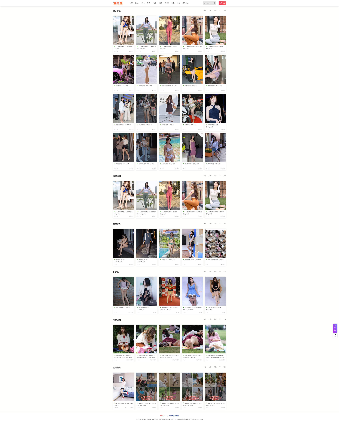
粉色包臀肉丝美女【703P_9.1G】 (122, 307)
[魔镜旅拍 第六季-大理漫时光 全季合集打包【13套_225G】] (192, 387)
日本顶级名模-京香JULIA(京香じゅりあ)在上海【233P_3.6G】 (169, 308)
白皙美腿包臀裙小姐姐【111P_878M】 (212, 126)
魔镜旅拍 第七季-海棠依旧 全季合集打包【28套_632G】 (169, 404)
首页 (131, 3)
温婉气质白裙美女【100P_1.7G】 (122, 124)
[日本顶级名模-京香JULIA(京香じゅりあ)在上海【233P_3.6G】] (169, 291)
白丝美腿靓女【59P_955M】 (167, 124)
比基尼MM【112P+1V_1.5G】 (168, 259)
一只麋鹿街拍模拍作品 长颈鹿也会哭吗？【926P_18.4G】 (146, 48)
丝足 (148, 3)
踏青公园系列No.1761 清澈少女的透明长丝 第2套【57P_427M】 (169, 356)
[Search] (215, 3)
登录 (220, 3)
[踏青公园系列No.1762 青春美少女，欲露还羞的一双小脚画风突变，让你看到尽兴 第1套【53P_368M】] (146, 339)
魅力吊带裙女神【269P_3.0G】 (191, 164)
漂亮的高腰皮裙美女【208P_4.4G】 (192, 259)
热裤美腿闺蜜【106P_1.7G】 (121, 164)
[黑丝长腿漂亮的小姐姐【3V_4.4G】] (215, 243)
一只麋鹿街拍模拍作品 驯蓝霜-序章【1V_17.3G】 (123, 48)
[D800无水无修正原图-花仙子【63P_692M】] (215, 291)
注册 (224, 3)
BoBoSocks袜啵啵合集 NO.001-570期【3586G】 (123, 404)
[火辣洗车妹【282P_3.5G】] (123, 69)
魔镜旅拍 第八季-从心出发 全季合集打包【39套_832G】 (146, 404)
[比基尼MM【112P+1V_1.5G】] (169, 243)
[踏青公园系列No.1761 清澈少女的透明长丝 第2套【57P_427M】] (169, 339)
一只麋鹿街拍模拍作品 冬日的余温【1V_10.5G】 (215, 48)
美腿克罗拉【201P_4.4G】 (190, 124)
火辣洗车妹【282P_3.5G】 (121, 85)
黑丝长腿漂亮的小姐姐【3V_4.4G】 (215, 259)
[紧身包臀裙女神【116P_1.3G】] (215, 69)
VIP (179, 3)
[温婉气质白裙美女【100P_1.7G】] (123, 108)
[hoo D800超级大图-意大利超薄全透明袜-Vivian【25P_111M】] (192, 291)
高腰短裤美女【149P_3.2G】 (213, 164)
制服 (205, 10)
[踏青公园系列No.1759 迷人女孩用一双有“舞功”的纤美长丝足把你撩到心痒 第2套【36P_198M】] (215, 339)
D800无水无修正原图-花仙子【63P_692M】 (213, 308)
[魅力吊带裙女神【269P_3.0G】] (192, 147)
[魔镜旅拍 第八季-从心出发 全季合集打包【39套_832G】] (146, 387)
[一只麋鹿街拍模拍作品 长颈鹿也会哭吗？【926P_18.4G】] (146, 30)
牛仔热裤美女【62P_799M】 (144, 124)
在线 (172, 3)
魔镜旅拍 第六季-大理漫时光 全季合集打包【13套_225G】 (192, 404)
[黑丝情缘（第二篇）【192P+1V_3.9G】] (123, 243)
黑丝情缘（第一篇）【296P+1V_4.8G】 (142, 260)
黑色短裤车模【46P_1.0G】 (190, 85)
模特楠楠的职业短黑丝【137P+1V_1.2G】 (143, 308)
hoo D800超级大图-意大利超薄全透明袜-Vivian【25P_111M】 (192, 308)
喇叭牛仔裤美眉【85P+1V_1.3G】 (146, 164)
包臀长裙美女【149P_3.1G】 (144, 85)
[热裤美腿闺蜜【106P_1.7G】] (123, 147)
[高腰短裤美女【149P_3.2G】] (215, 147)
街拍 (136, 3)
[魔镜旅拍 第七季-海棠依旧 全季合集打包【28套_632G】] (169, 387)
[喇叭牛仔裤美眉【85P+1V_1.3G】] (146, 147)
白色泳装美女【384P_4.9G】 (167, 164)
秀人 (143, 3)
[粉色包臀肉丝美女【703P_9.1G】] (123, 291)
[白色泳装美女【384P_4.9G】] (169, 147)
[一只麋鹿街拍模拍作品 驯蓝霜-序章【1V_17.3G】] (123, 30)
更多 (225, 10)
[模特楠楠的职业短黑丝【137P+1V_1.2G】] (146, 291)
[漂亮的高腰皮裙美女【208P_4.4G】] (192, 243)
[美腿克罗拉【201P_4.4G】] (192, 108)
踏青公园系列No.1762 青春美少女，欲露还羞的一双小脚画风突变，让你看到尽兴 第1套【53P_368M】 (146, 357)
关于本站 (185, 3)
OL (220, 10)
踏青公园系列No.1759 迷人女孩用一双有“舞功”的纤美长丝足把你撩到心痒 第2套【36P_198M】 (215, 357)
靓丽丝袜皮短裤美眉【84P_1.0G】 (169, 85)
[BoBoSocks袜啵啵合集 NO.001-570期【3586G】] (123, 387)
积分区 (166, 3)
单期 (160, 3)
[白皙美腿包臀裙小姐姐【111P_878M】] (215, 108)
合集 (154, 3)
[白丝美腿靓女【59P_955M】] (169, 108)
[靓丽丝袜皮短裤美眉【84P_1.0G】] (169, 69)
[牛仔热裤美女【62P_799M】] (146, 108)
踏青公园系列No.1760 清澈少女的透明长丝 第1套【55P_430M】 (192, 356)
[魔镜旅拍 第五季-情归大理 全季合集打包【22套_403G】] (215, 387)
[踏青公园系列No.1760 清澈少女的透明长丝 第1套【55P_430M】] (192, 339)
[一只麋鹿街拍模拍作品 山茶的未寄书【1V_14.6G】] (192, 30)
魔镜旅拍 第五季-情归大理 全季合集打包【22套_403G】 (215, 404)
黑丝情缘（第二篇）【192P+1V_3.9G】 (119, 260)
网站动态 (171, 415)
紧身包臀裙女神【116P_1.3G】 (214, 85)
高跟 (215, 10)
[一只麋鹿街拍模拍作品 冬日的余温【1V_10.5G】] (215, 30)
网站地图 (176, 415)
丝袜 (210, 10)
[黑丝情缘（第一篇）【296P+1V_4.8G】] (146, 243)
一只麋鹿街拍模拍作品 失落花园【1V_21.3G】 (168, 48)
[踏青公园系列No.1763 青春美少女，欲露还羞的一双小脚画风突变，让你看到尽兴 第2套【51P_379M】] (123, 339)
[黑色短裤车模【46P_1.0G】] (192, 69)
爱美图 (161, 415)
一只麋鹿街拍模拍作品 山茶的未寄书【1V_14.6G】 (192, 48)
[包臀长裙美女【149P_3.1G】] (146, 69)
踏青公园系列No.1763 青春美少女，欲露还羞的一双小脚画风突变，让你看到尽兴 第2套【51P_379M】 (123, 357)
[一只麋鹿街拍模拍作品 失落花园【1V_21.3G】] (169, 30)
